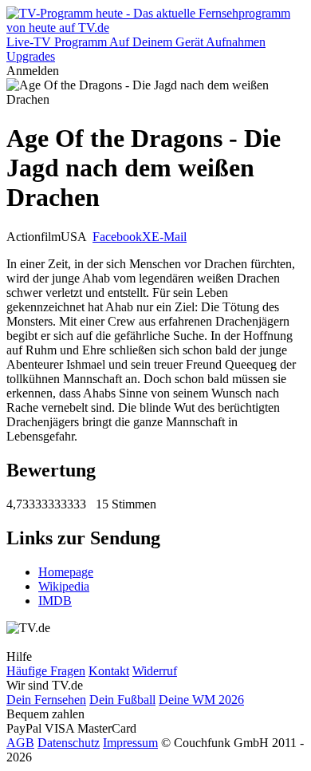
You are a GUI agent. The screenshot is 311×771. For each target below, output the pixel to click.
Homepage (65, 572)
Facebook (117, 236)
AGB (20, 742)
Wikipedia (63, 586)
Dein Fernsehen (46, 699)
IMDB (55, 600)
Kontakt (109, 671)
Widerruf (154, 671)
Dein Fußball (122, 699)
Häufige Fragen (45, 671)
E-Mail (169, 236)
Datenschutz (68, 742)
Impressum (130, 742)
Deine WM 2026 (201, 699)
